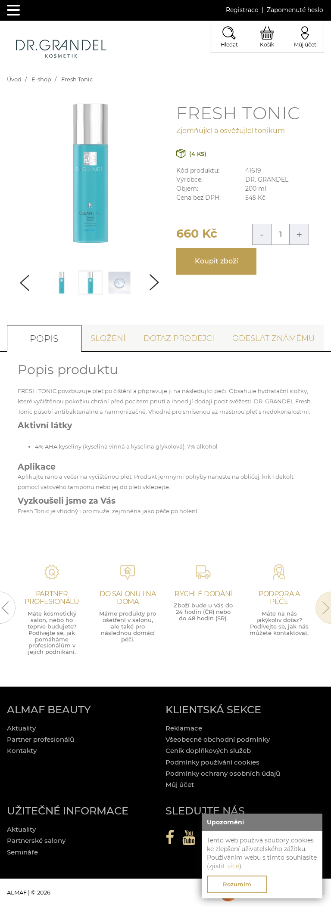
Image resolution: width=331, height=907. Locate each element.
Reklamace (184, 728)
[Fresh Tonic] (90, 241)
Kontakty (22, 750)
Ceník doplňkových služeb (208, 750)
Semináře (22, 852)
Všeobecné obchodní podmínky (218, 739)
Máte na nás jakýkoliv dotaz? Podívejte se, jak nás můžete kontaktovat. (279, 623)
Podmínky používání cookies (212, 762)
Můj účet (180, 784)
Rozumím (237, 884)
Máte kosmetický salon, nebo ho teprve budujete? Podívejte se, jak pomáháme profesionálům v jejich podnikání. (52, 633)
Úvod (14, 79)
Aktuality (21, 728)
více (233, 866)
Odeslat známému (273, 338)
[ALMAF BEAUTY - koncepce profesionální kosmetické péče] (61, 49)
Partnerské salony (36, 840)
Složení (108, 338)
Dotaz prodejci (179, 338)
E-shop (41, 79)
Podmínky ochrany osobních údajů (223, 773)
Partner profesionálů (40, 739)
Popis (44, 338)
